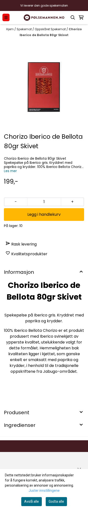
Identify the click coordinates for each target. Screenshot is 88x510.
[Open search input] (73, 17)
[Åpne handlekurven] (81, 17)
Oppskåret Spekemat (50, 29)
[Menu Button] (6, 17)
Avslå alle (31, 501)
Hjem (10, 29)
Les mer (10, 171)
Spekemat (25, 29)
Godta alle (56, 501)
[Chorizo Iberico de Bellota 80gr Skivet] (44, 85)
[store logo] (44, 17)
